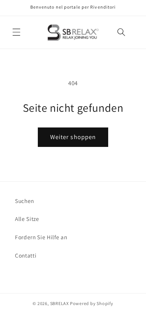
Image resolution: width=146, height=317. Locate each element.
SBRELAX (59, 303)
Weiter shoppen (73, 137)
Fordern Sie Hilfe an (41, 237)
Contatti (25, 255)
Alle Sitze (27, 218)
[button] (16, 32)
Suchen (24, 200)
